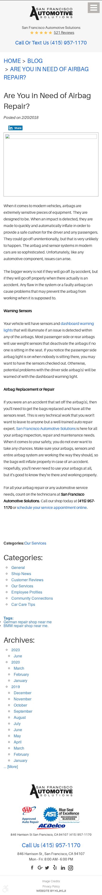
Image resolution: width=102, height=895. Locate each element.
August (20, 717)
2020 (15, 662)
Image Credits (51, 881)
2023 (15, 649)
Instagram (70, 868)
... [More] (11, 766)
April (18, 742)
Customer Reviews (27, 579)
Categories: (23, 557)
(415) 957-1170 (59, 845)
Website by (51, 891)
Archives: (19, 640)
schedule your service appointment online (52, 508)
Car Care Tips (23, 604)
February (21, 674)
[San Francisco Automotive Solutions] (51, 18)
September (23, 711)
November (22, 699)
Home (12, 61)
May (17, 735)
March (19, 668)
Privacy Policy (51, 886)
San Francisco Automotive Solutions (46, 429)
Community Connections (32, 598)
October (20, 705)
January (20, 680)
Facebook (32, 868)
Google (40, 868)
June (18, 656)
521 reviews (64, 33)
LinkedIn (63, 868)
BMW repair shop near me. (26, 625)
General (18, 567)
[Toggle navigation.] (94, 7)
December (22, 692)
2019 (15, 686)
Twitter (48, 868)
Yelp (55, 868)
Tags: (9, 618)
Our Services (35, 543)
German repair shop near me (28, 621)
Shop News (21, 573)
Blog (35, 61)
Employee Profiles (26, 592)
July (17, 723)
